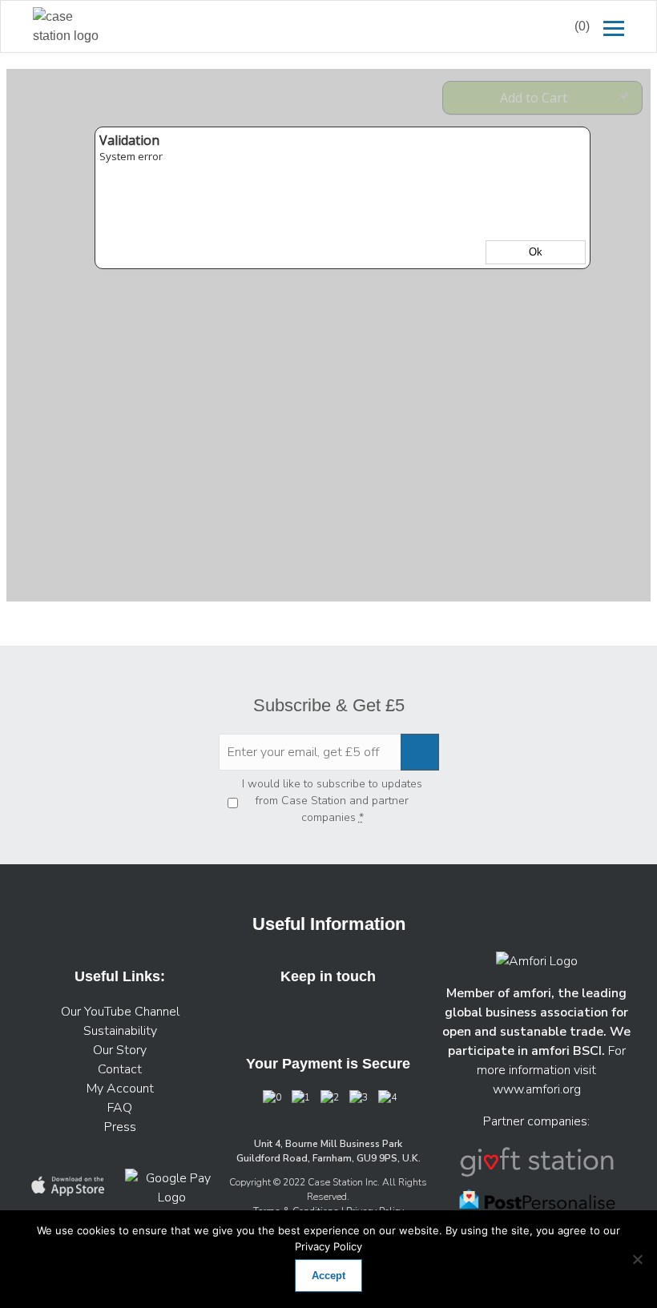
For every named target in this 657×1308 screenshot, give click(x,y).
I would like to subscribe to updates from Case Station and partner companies (332, 800)
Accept (328, 1276)
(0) (582, 26)
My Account (120, 1088)
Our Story (120, 1050)
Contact (120, 1069)
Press (120, 1127)
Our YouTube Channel (120, 1011)
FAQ (119, 1108)
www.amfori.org (537, 1089)
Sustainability (120, 1031)
